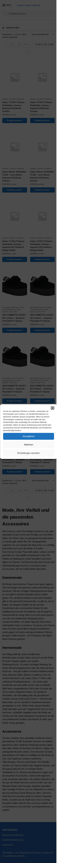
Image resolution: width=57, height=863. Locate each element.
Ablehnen (28, 444)
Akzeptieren (29, 436)
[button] (52, 407)
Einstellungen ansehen (28, 453)
